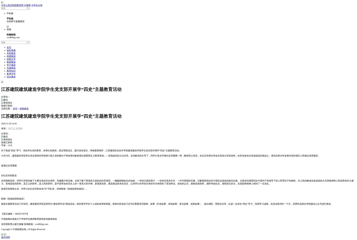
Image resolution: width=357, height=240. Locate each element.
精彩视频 (11, 50)
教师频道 (11, 62)
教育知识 (11, 71)
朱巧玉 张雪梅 (15, 128)
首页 (9, 47)
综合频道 (11, 77)
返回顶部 (5, 237)
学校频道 (11, 53)
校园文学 (11, 59)
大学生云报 (36, 5)
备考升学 (11, 74)
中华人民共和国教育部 (12, 5)
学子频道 (11, 65)
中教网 (27, 5)
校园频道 (11, 56)
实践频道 (11, 68)
